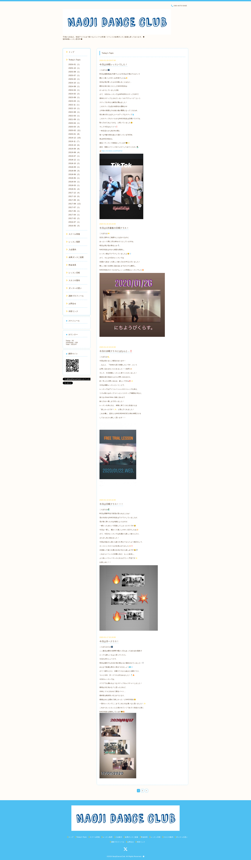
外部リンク (73, 311)
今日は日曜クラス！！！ (111, 504)
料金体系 (72, 265)
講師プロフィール (76, 296)
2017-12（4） (75, 193)
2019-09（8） (75, 149)
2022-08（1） (75, 112)
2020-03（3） (75, 127)
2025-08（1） (75, 72)
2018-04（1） (75, 182)
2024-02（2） (75, 94)
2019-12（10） (75, 138)
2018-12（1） (75, 160)
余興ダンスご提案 (76, 257)
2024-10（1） (75, 83)
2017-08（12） (75, 204)
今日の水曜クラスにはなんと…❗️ (115, 351)
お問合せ (72, 304)
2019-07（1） (75, 156)
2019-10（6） (75, 145)
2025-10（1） (75, 68)
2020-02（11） (75, 130)
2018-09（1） (75, 167)
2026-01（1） (75, 64)
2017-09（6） (75, 200)
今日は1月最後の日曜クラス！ (114, 228)
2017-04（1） (75, 215)
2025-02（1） (75, 79)
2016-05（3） (75, 226)
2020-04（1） (75, 123)
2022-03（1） (75, 116)
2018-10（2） (75, 163)
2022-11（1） (75, 105)
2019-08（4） (75, 152)
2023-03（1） (75, 101)
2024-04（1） (75, 90)
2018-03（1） (75, 185)
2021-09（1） (75, 119)
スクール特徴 (74, 234)
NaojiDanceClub (118, 856)
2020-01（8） (75, 134)
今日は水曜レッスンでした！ (113, 64)
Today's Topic (75, 60)
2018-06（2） (75, 174)
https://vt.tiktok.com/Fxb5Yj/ (112, 151)
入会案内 (72, 249)
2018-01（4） (75, 189)
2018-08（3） (75, 171)
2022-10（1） (75, 108)
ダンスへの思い (75, 288)
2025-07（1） (75, 75)
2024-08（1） (75, 86)
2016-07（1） (75, 222)
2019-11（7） (75, 141)
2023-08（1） (75, 97)
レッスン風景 (74, 242)
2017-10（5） (75, 196)
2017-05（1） (75, 211)
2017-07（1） (75, 207)
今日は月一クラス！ (109, 641)
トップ (71, 52)
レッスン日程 (74, 273)
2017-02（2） (75, 218)
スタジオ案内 (74, 280)
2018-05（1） (75, 178)
